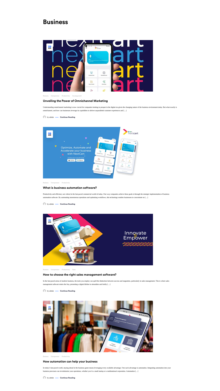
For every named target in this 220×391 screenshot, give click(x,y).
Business (45, 96)
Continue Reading (67, 117)
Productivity (66, 96)
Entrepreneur (55, 96)
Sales (74, 269)
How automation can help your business (70, 361)
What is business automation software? (70, 187)
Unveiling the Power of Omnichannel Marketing (75, 100)
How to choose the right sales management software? (79, 274)
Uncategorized (76, 96)
